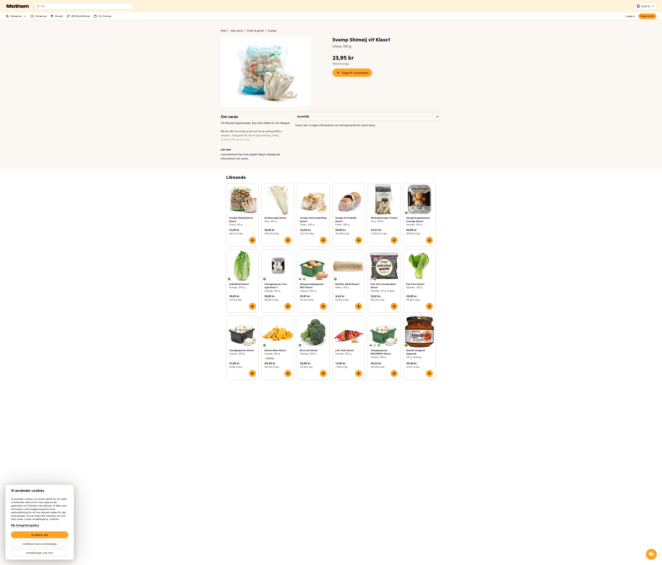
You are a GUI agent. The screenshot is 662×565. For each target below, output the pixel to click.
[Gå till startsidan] (18, 6)
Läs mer (226, 149)
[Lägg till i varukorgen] (252, 240)
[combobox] (86, 6)
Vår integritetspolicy (25, 525)
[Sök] (38, 6)
